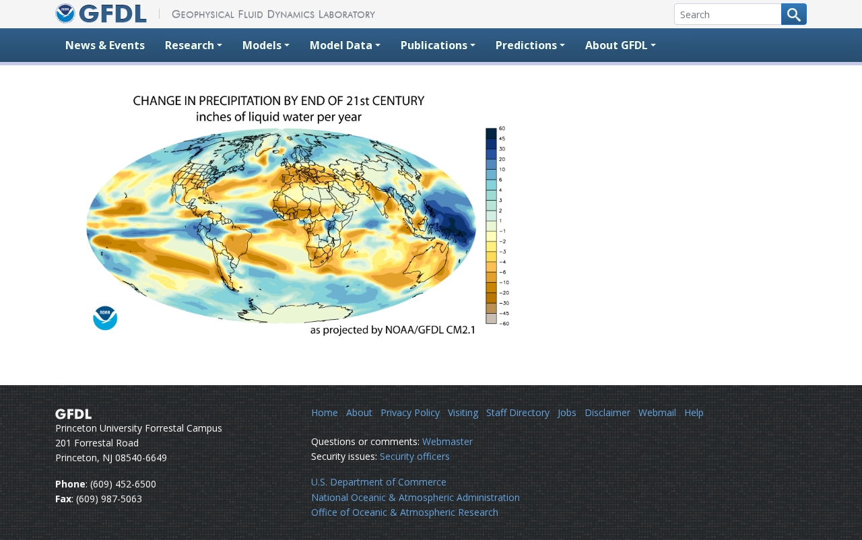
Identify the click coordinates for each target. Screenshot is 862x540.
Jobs (567, 412)
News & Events (105, 45)
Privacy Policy (410, 412)
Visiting (463, 412)
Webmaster (447, 441)
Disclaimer (607, 412)
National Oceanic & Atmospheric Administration (415, 497)
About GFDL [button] (616, 45)
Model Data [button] (341, 45)
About (359, 412)
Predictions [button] (526, 45)
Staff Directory (518, 412)
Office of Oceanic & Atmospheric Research (404, 512)
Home (324, 412)
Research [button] (189, 45)
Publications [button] (434, 45)
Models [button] (261, 45)
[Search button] (794, 14)
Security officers (415, 456)
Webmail (657, 412)
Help (694, 412)
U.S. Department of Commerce (378, 481)
